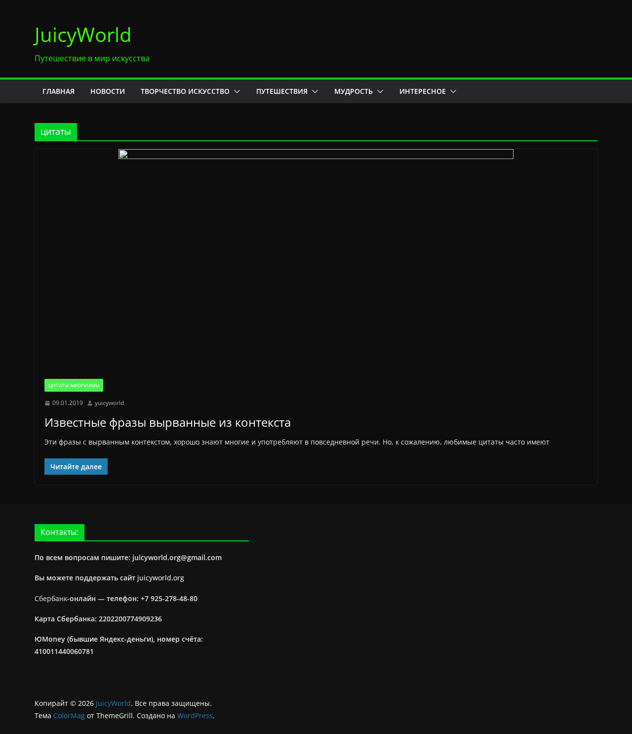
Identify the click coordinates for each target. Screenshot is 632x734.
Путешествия (282, 91)
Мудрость (353, 91)
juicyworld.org (160, 577)
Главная (58, 91)
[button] (235, 91)
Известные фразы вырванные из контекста (167, 422)
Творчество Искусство (185, 91)
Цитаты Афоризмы (73, 385)
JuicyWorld (83, 34)
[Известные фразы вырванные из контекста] (316, 259)
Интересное (422, 91)
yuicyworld (109, 403)
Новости (107, 91)
